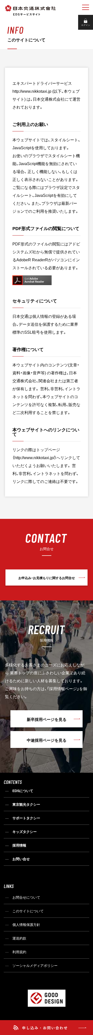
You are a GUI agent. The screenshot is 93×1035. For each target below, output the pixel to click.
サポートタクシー (26, 817)
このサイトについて (28, 910)
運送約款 (19, 938)
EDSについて (22, 790)
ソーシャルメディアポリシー (35, 965)
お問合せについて (26, 897)
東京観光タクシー (26, 804)
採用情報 (19, 845)
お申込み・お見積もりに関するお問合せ (46, 577)
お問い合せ (21, 858)
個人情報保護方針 (26, 924)
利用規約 (19, 951)
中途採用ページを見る (46, 740)
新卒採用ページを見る (46, 719)
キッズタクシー (24, 831)
